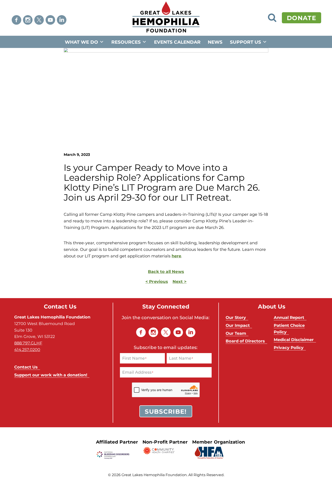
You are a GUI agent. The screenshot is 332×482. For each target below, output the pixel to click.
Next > (180, 281)
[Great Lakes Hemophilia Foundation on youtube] (50, 20)
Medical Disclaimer (294, 339)
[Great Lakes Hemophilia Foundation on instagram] (28, 20)
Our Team (236, 333)
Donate (301, 18)
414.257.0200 (27, 349)
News (215, 42)
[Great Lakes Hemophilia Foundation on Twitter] (39, 20)
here (176, 256)
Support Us (245, 42)
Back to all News (166, 271)
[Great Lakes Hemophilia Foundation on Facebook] (16, 20)
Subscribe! (166, 411)
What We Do (81, 42)
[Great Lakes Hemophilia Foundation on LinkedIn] (62, 20)
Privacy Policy (289, 347)
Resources (126, 42)
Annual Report (289, 317)
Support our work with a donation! (50, 375)
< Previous (156, 281)
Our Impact (238, 325)
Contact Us (26, 367)
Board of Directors (245, 341)
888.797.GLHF (28, 343)
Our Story (236, 317)
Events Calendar (177, 42)
